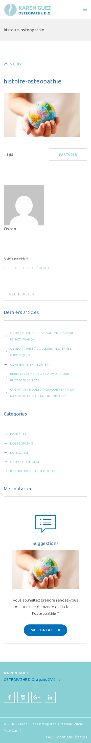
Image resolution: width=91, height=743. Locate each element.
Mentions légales (71, 737)
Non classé (19, 452)
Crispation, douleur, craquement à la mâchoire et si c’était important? (42, 393)
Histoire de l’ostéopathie (29, 267)
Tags (8, 154)
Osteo (16, 63)
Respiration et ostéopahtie (33, 471)
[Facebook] (9, 697)
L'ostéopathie (21, 443)
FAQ (49, 737)
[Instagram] (23, 697)
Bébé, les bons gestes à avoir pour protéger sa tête (39, 377)
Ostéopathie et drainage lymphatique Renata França (42, 336)
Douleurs (18, 434)
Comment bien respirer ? (30, 364)
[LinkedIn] (50, 697)
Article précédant (16, 258)
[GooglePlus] (37, 697)
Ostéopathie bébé (25, 461)
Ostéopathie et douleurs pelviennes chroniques (40, 352)
